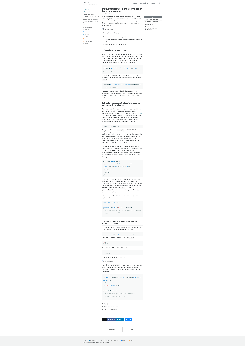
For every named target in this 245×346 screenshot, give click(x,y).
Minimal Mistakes (105, 342)
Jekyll (98, 342)
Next (132, 329)
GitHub (86, 36)
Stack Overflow (88, 41)
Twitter (86, 31)
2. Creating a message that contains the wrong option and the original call (152, 23)
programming (114, 306)
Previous (112, 329)
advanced (110, 303)
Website (86, 29)
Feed (131, 340)
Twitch (86, 43)
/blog (135, 3)
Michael (139, 113)
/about (153, 3)
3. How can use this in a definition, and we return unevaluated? (151, 28)
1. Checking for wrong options (152, 19)
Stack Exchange (88, 39)
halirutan (90, 3)
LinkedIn (86, 34)
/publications (144, 3)
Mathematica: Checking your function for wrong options (122, 9)
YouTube (86, 46)
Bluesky (124, 340)
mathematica (118, 303)
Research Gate (115, 340)
